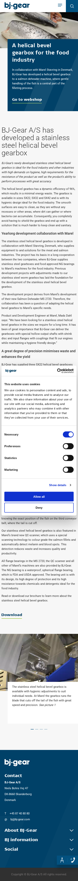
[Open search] (72, 6)
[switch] (68, 446)
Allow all (39, 496)
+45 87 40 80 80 (20, 813)
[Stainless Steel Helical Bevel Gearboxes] (39, 616)
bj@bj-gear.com (20, 819)
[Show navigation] (60, 5)
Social (11, 849)
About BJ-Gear (21, 830)
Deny (39, 507)
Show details (57, 485)
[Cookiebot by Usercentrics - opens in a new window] (57, 370)
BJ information (21, 840)
